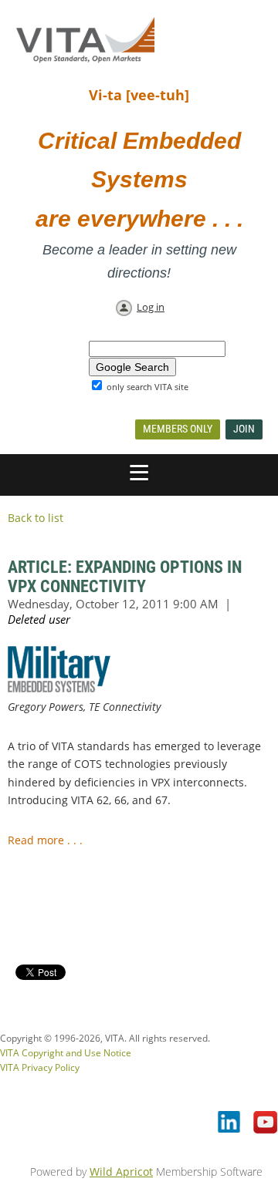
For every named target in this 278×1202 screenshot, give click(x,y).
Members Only (177, 429)
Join (244, 429)
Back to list (35, 517)
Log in (150, 307)
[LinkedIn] (230, 1123)
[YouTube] (265, 1123)
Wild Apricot (121, 1171)
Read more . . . (47, 840)
